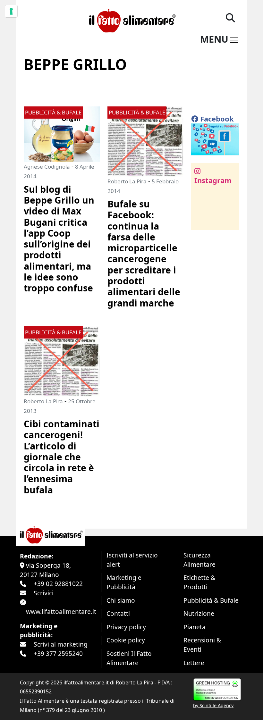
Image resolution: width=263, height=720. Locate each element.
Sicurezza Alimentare (199, 560)
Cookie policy (125, 640)
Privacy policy (126, 627)
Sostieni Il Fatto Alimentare (129, 658)
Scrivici (44, 593)
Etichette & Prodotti (199, 582)
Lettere (193, 662)
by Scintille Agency (213, 705)
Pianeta (194, 627)
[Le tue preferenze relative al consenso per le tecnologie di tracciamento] (11, 11)
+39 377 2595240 (58, 653)
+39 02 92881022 (58, 583)
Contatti (118, 613)
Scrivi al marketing (61, 644)
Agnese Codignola (47, 166)
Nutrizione (198, 613)
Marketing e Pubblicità (123, 582)
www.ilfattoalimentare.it (61, 611)
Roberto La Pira (127, 181)
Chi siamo (120, 600)
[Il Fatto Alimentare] (131, 19)
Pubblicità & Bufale (211, 600)
